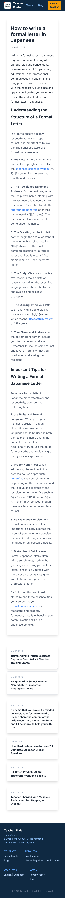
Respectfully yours (40, 318)
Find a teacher (54, 5)
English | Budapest (14, 874)
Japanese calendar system (32, 168)
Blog (41, 5)
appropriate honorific (24, 209)
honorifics (17, 478)
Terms (33, 879)
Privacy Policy (37, 874)
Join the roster (33, 856)
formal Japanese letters (25, 606)
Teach (29, 5)
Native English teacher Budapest (43, 860)
